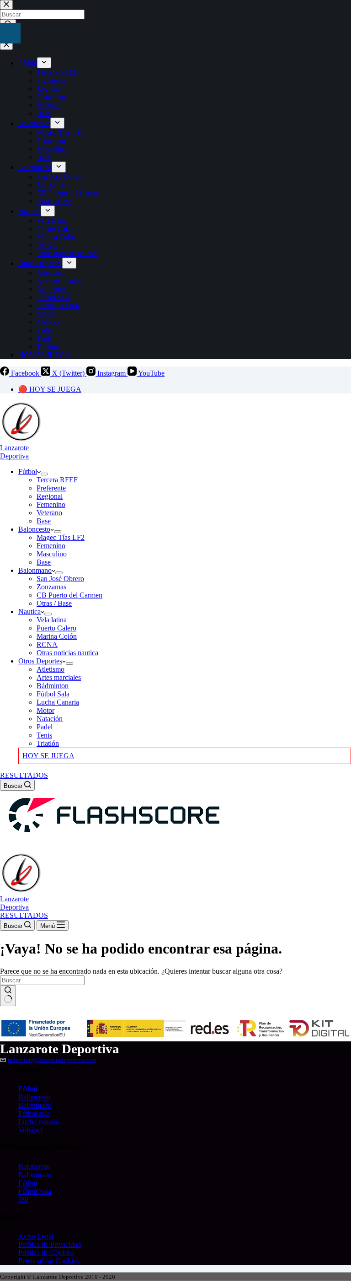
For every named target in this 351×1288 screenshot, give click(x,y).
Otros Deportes (40, 661)
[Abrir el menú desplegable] (44, 474)
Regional (50, 496)
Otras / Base (54, 603)
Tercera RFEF (57, 480)
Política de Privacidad (49, 1244)
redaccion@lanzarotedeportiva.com (52, 1059)
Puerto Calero (56, 628)
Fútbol (27, 471)
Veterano (49, 513)
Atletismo (50, 669)
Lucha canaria (38, 1122)
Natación (50, 718)
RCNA (47, 644)
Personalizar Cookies (48, 1261)
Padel (45, 727)
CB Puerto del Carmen (69, 595)
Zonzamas (51, 587)
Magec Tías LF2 (61, 537)
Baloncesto (34, 529)
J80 (23, 1199)
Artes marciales (59, 677)
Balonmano (35, 570)
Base (44, 521)
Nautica (29, 611)
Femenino (51, 504)
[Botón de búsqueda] (8, 995)
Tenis (44, 735)
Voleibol (30, 1130)
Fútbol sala (34, 1113)
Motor (45, 710)
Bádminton (53, 686)
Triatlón (48, 743)
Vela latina (52, 620)
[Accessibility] (10, 33)
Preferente (51, 488)
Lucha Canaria (58, 702)
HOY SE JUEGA (48, 756)
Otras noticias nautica (67, 653)
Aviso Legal (35, 1236)
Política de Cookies (46, 1252)
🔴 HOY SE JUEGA (49, 389)
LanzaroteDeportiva (14, 452)
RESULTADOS (24, 775)
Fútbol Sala (53, 694)
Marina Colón (57, 636)
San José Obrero (60, 578)
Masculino (52, 554)
